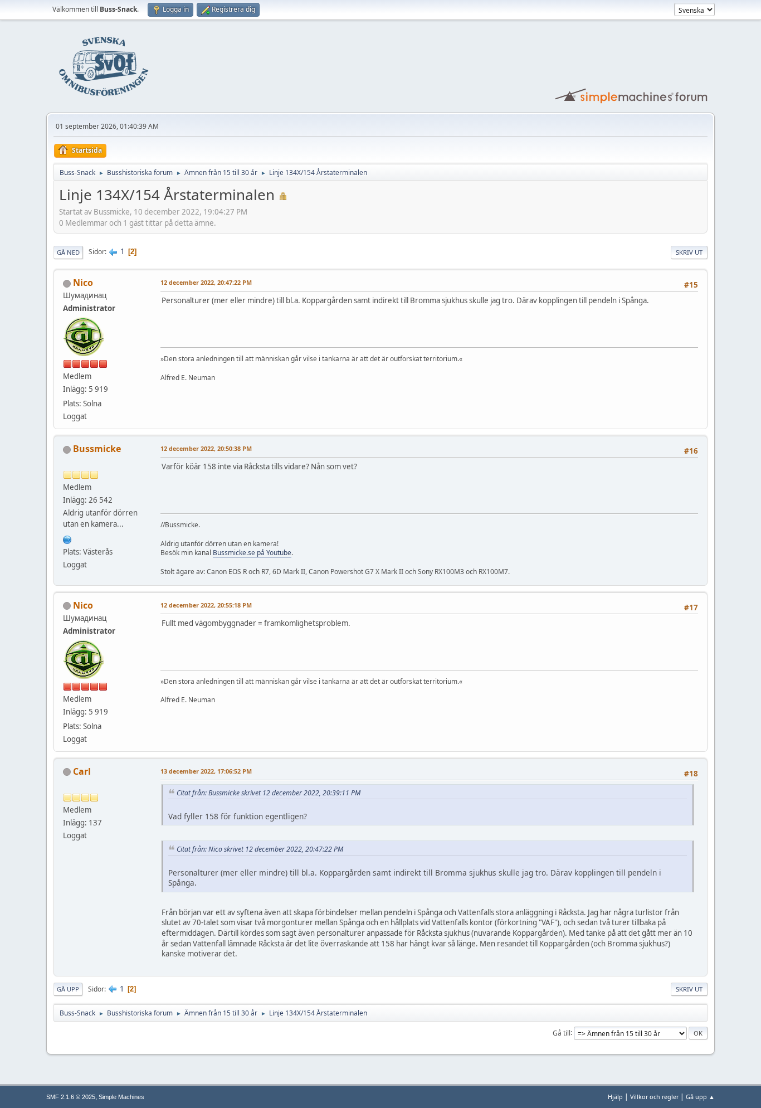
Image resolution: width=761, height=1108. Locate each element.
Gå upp (68, 989)
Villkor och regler (654, 1096)
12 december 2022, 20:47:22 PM (206, 282)
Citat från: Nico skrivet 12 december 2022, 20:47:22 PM (260, 849)
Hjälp (615, 1096)
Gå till (561, 1032)
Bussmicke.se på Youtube (252, 552)
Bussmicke (97, 449)
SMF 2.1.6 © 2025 (70, 1097)
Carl (82, 771)
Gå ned (68, 252)
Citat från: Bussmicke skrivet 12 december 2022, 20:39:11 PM (268, 793)
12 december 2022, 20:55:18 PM (206, 605)
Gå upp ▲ (700, 1096)
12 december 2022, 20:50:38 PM (206, 448)
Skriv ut (689, 252)
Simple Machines (121, 1097)
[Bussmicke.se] (67, 538)
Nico (83, 282)
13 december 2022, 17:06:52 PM (206, 771)
